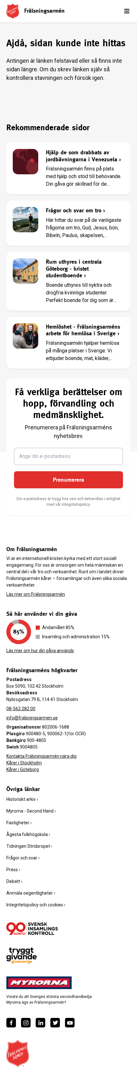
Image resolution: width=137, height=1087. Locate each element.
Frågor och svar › (23, 857)
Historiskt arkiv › (22, 799)
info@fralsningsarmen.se (32, 717)
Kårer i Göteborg (22, 769)
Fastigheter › (19, 822)
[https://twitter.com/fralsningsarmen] (55, 1022)
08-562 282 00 (20, 708)
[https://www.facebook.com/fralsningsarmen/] (11, 1022)
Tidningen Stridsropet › (29, 846)
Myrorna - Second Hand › (31, 811)
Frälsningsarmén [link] (44, 10)
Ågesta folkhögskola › (28, 834)
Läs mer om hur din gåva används (40, 650)
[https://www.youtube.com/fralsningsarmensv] (70, 1022)
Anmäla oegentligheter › (30, 893)
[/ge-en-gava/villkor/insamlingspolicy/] (32, 928)
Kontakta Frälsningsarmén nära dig (41, 756)
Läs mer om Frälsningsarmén (35, 594)
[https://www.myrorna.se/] (39, 982)
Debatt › (14, 881)
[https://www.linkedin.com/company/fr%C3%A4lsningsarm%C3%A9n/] (40, 1022)
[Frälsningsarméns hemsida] (12, 10)
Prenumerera (68, 479)
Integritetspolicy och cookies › (35, 904)
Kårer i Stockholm (24, 762)
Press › (13, 869)
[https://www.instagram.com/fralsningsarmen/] (26, 1022)
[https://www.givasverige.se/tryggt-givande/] (21, 956)
